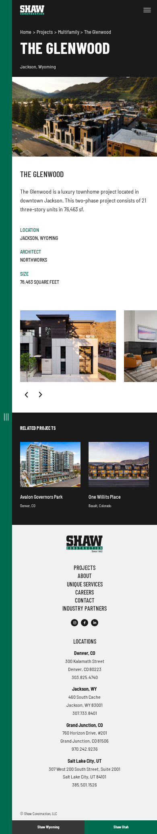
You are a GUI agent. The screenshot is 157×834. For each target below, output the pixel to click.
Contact (85, 600)
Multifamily (69, 32)
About (85, 575)
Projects (45, 32)
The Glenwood (97, 32)
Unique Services (85, 584)
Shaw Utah (121, 827)
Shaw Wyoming (48, 827)
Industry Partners (84, 608)
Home (26, 32)
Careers (84, 592)
